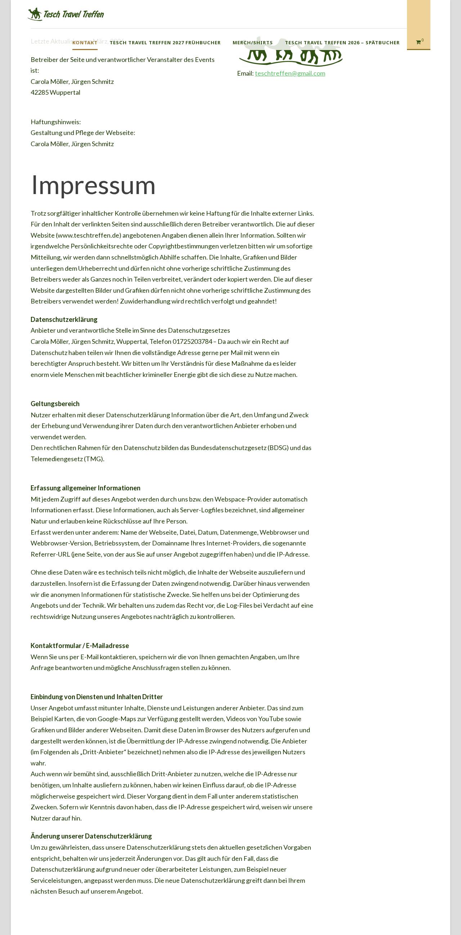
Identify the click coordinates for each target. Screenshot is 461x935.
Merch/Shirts (253, 42)
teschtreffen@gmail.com (290, 73)
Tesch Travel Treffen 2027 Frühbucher (165, 42)
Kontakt (85, 42)
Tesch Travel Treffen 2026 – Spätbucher (342, 42)
